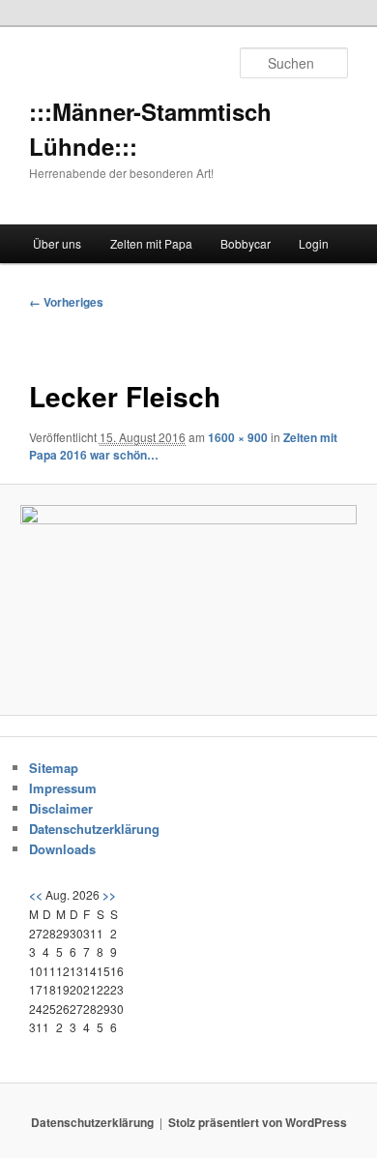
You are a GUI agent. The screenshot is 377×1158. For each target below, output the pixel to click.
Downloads (62, 849)
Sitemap (53, 767)
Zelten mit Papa (151, 243)
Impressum (63, 788)
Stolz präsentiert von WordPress (257, 1122)
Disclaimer (61, 808)
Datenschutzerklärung (94, 828)
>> (109, 895)
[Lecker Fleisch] (188, 599)
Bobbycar (245, 243)
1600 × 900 (238, 437)
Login (314, 243)
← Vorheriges (66, 302)
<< (36, 895)
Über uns (57, 243)
